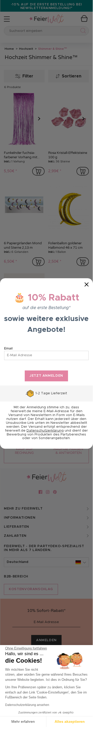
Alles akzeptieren (70, 721)
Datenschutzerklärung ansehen (27, 705)
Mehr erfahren (23, 721)
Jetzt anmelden (46, 375)
